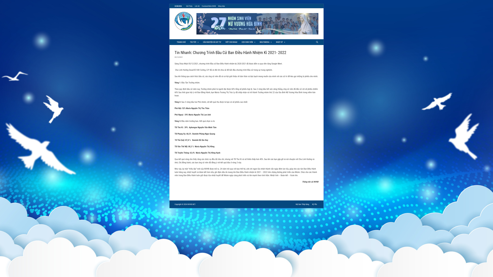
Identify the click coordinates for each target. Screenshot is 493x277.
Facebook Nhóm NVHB (209, 6)
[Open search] (317, 42)
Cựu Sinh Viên (247, 42)
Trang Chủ (181, 42)
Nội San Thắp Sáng (302, 204)
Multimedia (264, 42)
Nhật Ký (279, 42)
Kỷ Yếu (314, 204)
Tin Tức (193, 42)
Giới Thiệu (189, 6)
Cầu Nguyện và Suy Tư (212, 42)
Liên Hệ (197, 6)
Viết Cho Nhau (231, 42)
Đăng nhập (221, 6)
